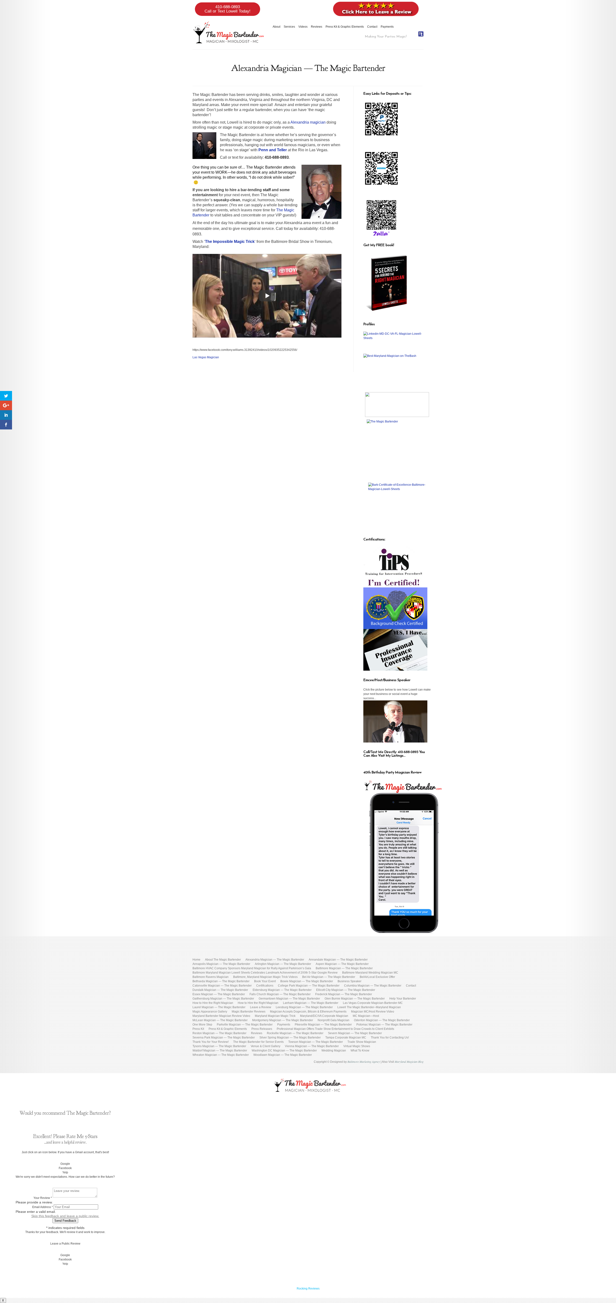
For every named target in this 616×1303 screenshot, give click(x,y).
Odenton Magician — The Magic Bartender (382, 1020)
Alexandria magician (308, 122)
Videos (303, 26)
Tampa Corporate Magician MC (345, 1037)
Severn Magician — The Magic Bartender (355, 1033)
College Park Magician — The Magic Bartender (309, 985)
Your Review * (42, 1198)
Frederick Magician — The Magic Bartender (343, 994)
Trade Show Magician (361, 1042)
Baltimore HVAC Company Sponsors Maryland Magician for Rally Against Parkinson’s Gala (251, 968)
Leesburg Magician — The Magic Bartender (304, 1007)
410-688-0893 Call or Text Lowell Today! (227, 9)
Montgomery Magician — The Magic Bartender (282, 1020)
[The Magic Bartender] (397, 449)
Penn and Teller (272, 150)
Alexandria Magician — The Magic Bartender (274, 959)
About (276, 26)
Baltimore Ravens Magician (210, 977)
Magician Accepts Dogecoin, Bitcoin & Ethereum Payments (308, 1011)
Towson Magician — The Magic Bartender (315, 1042)
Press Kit (198, 1029)
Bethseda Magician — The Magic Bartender (221, 981)
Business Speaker (349, 981)
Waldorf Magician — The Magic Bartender (219, 1050)
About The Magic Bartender (223, 959)
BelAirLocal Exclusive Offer (377, 977)
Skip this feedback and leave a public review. (65, 1216)
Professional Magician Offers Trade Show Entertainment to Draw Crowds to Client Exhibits (335, 1029)
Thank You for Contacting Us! (390, 1037)
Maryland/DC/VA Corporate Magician (324, 1016)
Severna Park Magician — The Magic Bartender (223, 1037)
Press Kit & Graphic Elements (345, 26)
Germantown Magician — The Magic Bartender (289, 998)
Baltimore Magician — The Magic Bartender (344, 968)
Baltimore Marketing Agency (363, 1062)
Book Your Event (265, 981)
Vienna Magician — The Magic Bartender (312, 1046)
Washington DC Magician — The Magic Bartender (284, 1050)
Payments (387, 26)
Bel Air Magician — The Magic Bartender (328, 977)
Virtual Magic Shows (356, 1046)
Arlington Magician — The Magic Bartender (283, 964)
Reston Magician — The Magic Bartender (219, 1033)
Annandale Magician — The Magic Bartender (338, 959)
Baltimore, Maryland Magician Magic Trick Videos (265, 977)
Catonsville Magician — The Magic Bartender (222, 985)
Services (289, 26)
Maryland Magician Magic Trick (275, 1016)
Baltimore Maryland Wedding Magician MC (370, 972)
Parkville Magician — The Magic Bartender (245, 1024)
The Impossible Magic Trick (230, 241)
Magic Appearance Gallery (209, 1011)
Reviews (316, 26)
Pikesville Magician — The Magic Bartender (323, 1024)
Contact (372, 26)
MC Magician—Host (366, 1016)
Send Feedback (65, 1220)
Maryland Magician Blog (409, 1062)
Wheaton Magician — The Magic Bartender (220, 1055)
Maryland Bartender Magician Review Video (221, 1016)
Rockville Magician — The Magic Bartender (295, 1033)
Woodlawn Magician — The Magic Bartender (282, 1055)
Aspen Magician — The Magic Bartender (342, 964)
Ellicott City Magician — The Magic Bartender (345, 990)
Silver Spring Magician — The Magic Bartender (290, 1037)
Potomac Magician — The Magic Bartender (384, 1024)
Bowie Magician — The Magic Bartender (306, 981)
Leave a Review (260, 1007)
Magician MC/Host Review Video (372, 1011)
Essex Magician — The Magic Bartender (218, 994)
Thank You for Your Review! (210, 1042)
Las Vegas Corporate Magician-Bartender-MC (373, 1003)
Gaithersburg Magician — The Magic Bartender (223, 998)
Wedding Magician (333, 1050)
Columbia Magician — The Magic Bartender (372, 985)
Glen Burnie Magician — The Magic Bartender (355, 998)
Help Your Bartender (402, 998)
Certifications (264, 985)
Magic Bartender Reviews (248, 1011)
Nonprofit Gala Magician (333, 1020)
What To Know (360, 1050)
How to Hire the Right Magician (212, 1003)
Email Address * (42, 1207)
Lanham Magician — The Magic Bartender (310, 1003)
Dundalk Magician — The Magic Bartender (220, 990)
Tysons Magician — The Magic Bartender (219, 1046)
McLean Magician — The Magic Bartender (220, 1020)
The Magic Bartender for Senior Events (258, 1042)
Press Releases (261, 1029)
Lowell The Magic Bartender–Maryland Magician (369, 1007)
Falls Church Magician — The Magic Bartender (280, 994)
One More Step (202, 1024)
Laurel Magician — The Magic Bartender (218, 1007)
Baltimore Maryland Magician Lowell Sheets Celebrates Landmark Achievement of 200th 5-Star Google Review (265, 972)
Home (196, 959)
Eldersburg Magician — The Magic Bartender (282, 990)
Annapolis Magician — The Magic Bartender (221, 964)
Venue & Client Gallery (265, 1046)
